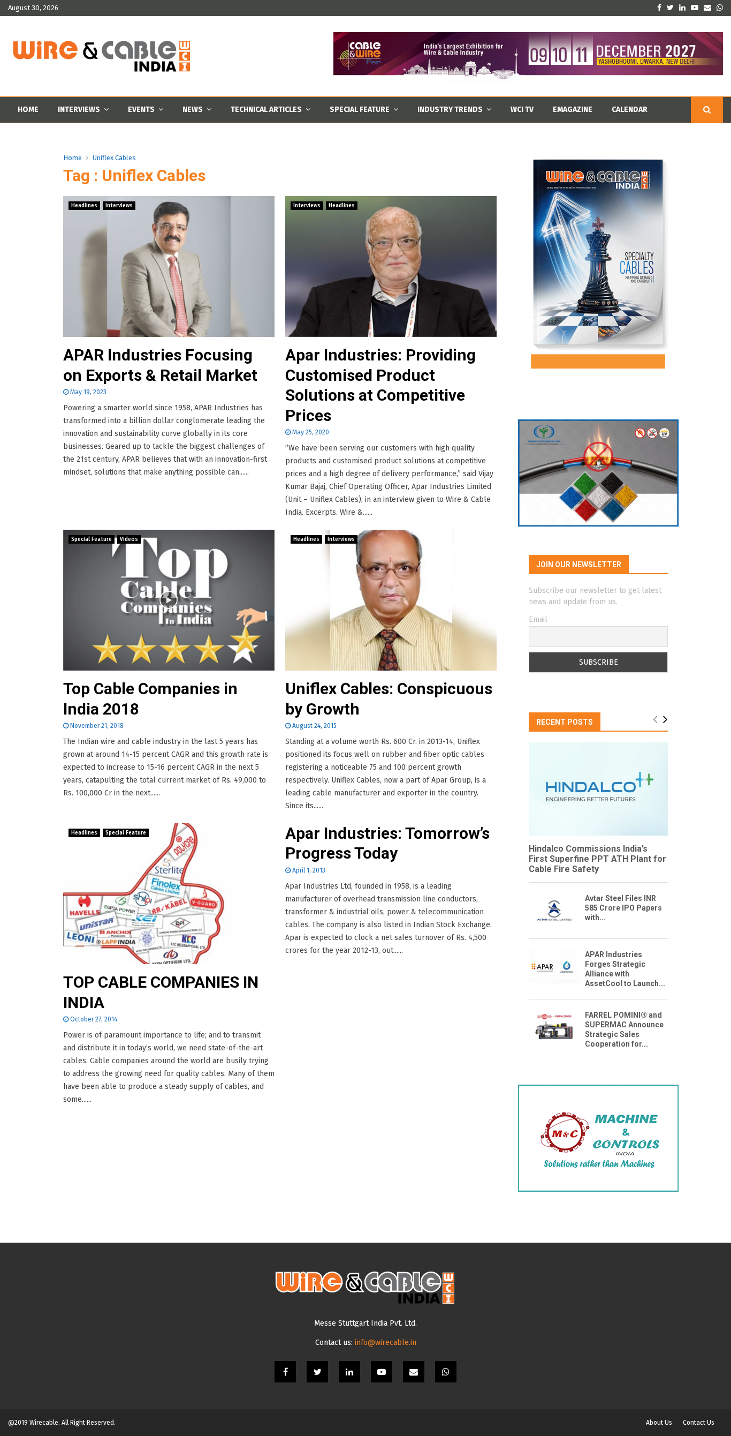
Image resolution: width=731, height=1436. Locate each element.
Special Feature (360, 109)
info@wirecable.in (385, 1342)
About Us (659, 1422)
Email (538, 619)
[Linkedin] (349, 1371)
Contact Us (698, 1422)
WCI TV (522, 109)
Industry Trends (450, 109)
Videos (129, 539)
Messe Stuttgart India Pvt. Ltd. (365, 1323)
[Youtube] (381, 1371)
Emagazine (572, 109)
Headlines (84, 205)
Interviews (79, 109)
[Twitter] (317, 1371)
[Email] (413, 1371)
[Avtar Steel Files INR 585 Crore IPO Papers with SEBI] (554, 910)
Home (28, 109)
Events (141, 109)
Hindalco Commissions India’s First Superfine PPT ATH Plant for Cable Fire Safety (597, 859)
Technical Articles (266, 109)
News (192, 109)
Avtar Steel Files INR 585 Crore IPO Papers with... (623, 908)
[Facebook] (285, 1371)
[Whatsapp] (445, 1371)
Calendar (630, 109)
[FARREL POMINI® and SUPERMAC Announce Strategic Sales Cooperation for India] (554, 1027)
